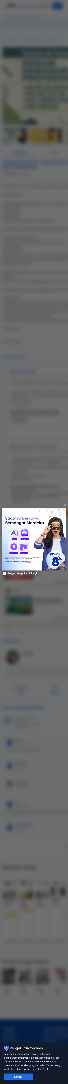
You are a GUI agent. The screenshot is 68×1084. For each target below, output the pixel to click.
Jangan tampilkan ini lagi (22, 573)
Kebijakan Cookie (41, 1069)
